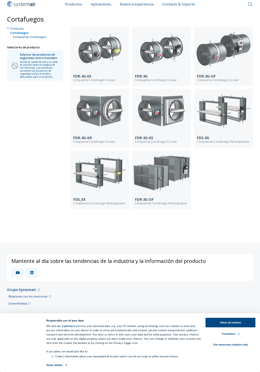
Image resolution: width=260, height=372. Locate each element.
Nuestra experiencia (137, 4)
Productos (73, 4)
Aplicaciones (101, 4)
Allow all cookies (230, 322)
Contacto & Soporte (178, 4)
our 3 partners (66, 326)
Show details (54, 365)
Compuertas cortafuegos (29, 37)
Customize (228, 333)
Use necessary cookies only (230, 344)
